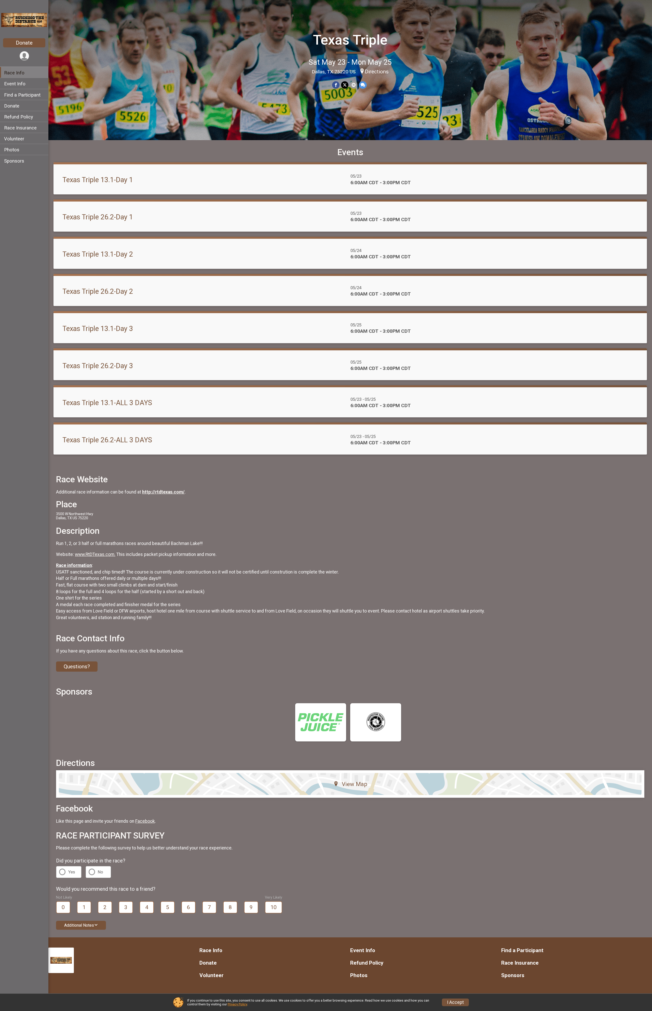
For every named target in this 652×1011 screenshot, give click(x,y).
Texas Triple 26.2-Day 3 (97, 366)
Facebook (145, 821)
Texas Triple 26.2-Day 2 (97, 291)
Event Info (14, 83)
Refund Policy (18, 116)
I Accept (455, 1002)
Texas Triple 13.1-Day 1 (97, 180)
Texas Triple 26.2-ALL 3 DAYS (107, 440)
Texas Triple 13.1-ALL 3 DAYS (107, 403)
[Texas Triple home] (24, 20)
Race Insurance (20, 127)
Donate (24, 43)
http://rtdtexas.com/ (163, 492)
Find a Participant (22, 94)
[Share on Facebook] (335, 85)
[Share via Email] (353, 85)
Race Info (14, 72)
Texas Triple (350, 40)
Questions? (77, 666)
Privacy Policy (237, 1004)
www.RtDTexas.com (94, 554)
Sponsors (14, 160)
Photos (11, 149)
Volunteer (14, 138)
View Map (354, 784)
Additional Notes (79, 925)
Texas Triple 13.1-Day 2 (97, 254)
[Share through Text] (363, 85)
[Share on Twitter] (344, 85)
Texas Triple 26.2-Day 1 (97, 217)
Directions (377, 72)
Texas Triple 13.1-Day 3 (97, 329)
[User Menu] (24, 56)
